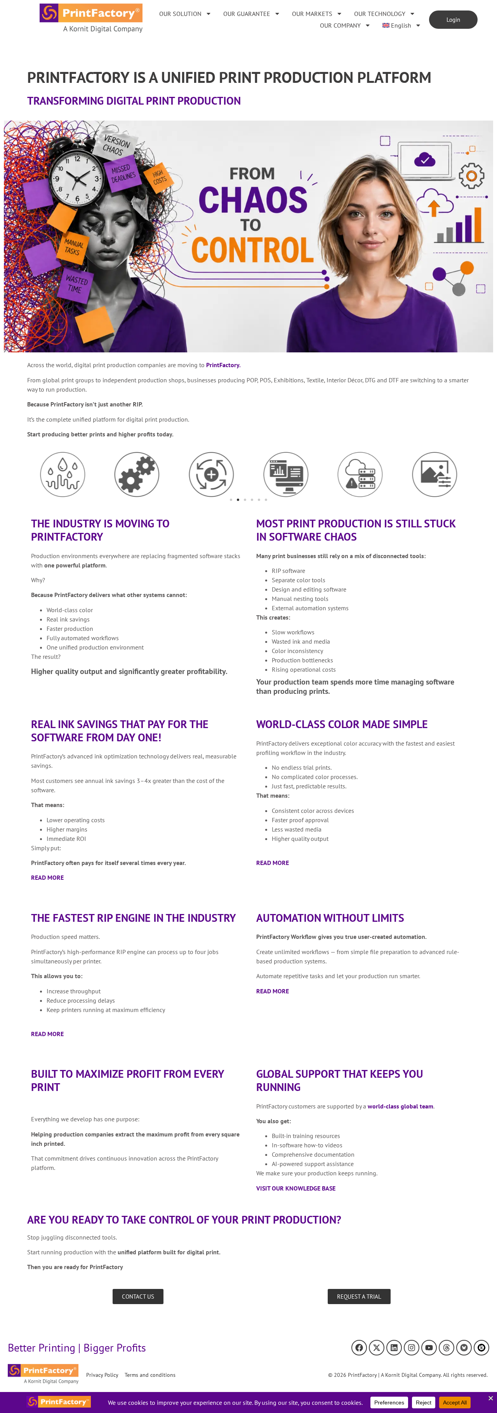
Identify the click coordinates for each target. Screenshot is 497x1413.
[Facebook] (359, 1347)
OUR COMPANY (340, 25)
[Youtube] (429, 1347)
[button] (231, 500)
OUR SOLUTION (180, 14)
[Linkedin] (394, 1347)
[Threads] (446, 1347)
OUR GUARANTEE (246, 14)
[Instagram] (411, 1347)
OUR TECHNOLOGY (379, 14)
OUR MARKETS (312, 14)
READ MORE (47, 877)
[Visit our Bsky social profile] (464, 1347)
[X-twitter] (376, 1347)
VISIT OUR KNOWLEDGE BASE (295, 1188)
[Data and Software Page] (481, 1347)
